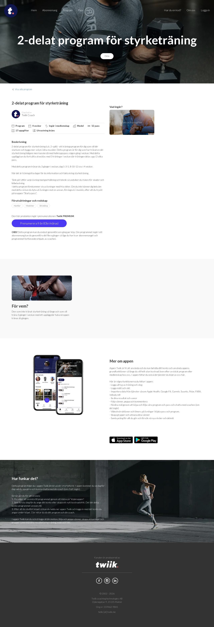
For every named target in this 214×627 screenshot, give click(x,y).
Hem (34, 10)
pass (80, 10)
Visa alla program (23, 89)
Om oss (191, 10)
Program (68, 10)
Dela (107, 56)
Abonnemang (49, 10)
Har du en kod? (172, 10)
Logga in (205, 10)
